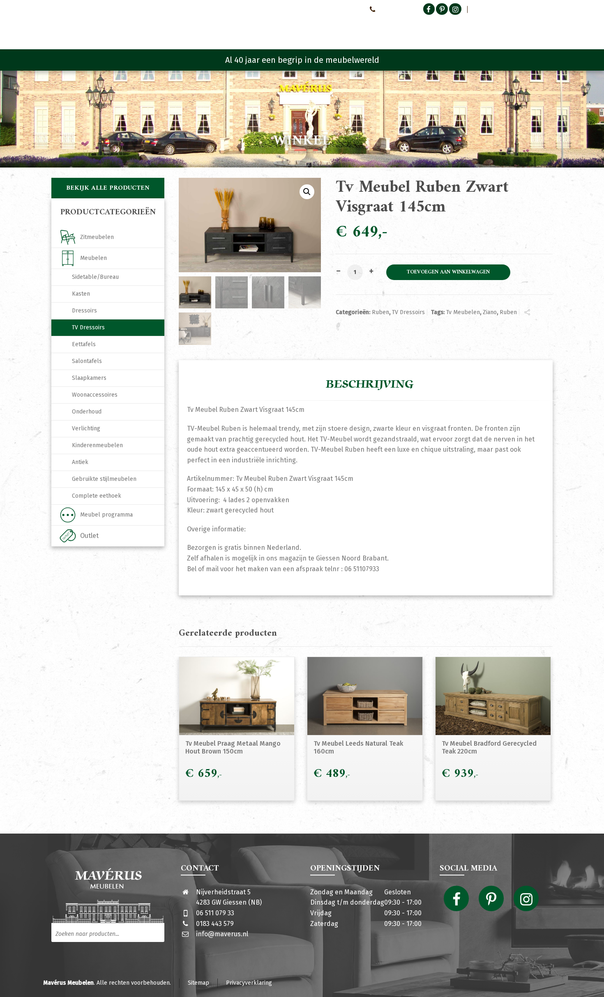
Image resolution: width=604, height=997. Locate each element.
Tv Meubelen (463, 312)
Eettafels (84, 344)
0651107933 (392, 9)
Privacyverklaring (249, 982)
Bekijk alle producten (108, 188)
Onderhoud (86, 411)
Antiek (80, 462)
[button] (307, 191)
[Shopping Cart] (547, 28)
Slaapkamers (89, 377)
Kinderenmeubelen (97, 445)
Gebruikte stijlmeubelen (104, 479)
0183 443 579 (215, 924)
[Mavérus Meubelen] (120, 26)
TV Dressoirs (408, 312)
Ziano (490, 312)
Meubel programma (106, 514)
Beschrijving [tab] (370, 384)
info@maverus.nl (222, 934)
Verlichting (86, 428)
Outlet (89, 536)
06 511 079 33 (215, 913)
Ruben (380, 312)
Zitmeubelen (97, 237)
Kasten (81, 293)
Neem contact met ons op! (328, 9)
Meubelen (93, 258)
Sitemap (198, 982)
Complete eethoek (96, 495)
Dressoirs (84, 310)
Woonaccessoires (95, 394)
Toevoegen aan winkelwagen (448, 272)
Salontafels (87, 361)
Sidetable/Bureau (95, 276)
